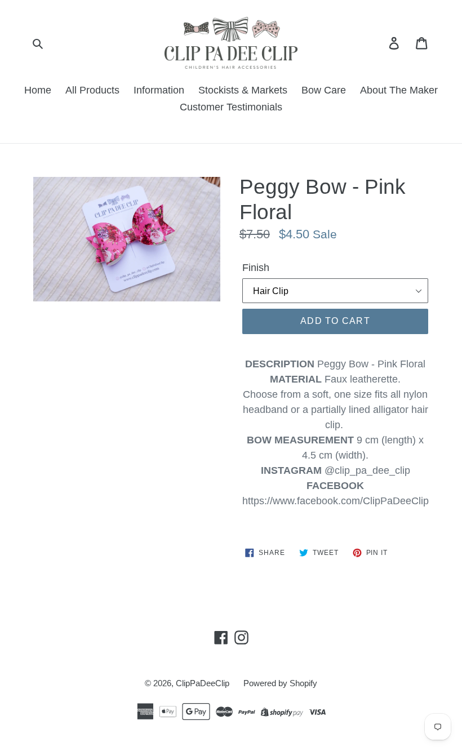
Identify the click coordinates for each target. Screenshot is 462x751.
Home (37, 90)
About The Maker (399, 90)
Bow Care (323, 90)
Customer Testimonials (231, 107)
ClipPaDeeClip (202, 683)
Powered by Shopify (280, 683)
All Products (92, 90)
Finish (255, 267)
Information (159, 90)
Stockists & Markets (242, 90)
